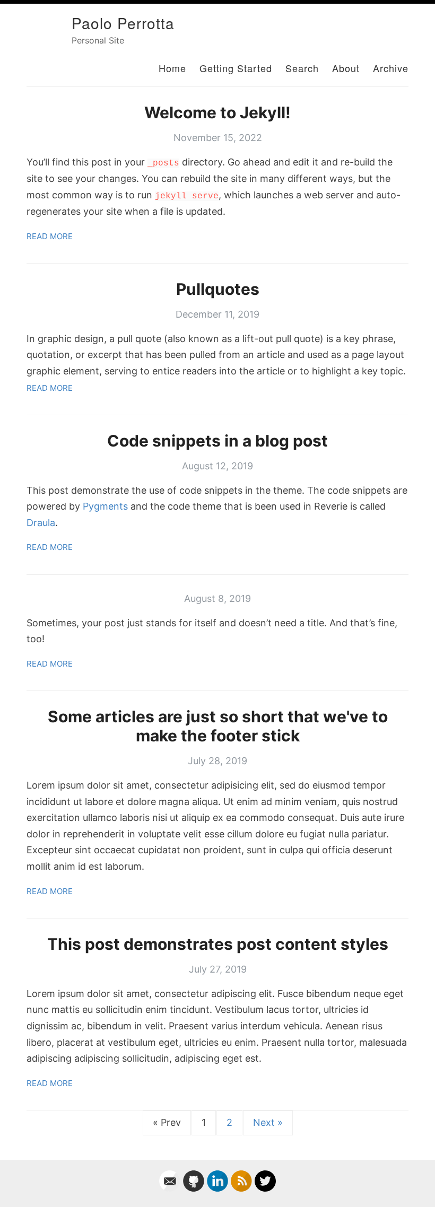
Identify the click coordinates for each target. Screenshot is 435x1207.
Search (302, 68)
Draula (41, 522)
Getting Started (235, 68)
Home (172, 68)
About (346, 68)
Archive (390, 68)
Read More (50, 236)
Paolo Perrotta (123, 22)
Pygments (105, 506)
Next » (268, 1122)
